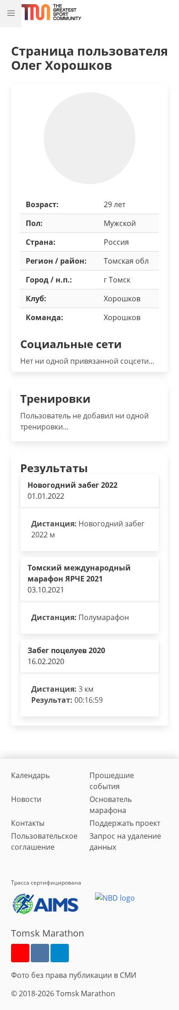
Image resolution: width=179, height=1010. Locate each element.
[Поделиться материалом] (59, 953)
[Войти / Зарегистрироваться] (167, 11)
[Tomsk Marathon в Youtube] (20, 953)
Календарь (30, 775)
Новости (26, 799)
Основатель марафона (111, 804)
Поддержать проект (125, 823)
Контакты (28, 823)
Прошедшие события (112, 780)
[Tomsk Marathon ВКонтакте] (40, 953)
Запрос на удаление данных (125, 841)
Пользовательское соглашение (44, 841)
